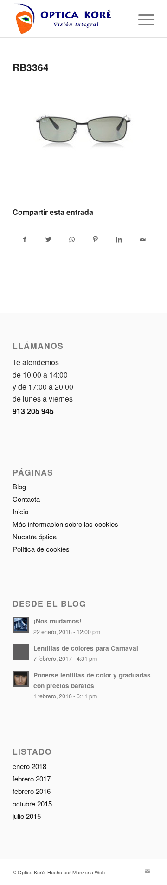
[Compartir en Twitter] (48, 239)
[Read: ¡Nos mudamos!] (21, 624)
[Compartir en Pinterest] (95, 239)
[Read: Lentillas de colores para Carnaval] (21, 652)
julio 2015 (27, 816)
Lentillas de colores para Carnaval (85, 648)
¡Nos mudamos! (57, 620)
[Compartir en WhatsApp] (72, 239)
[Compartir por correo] (142, 239)
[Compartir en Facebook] (25, 239)
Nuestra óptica (35, 536)
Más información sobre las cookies (65, 524)
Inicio (20, 511)
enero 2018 (29, 766)
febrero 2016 (32, 791)
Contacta (26, 499)
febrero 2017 (32, 778)
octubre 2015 (32, 803)
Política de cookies (41, 549)
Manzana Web (88, 872)
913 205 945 (33, 411)
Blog (19, 486)
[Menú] (141, 18)
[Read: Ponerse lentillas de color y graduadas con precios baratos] (21, 679)
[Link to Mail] (147, 871)
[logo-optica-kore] (69, 18)
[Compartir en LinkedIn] (119, 239)
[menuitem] (141, 18)
